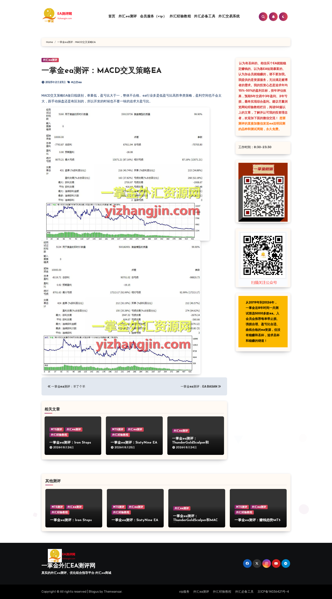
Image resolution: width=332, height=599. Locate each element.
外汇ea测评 (128, 16)
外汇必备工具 (204, 16)
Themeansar (113, 591)
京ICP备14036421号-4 (273, 591)
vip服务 (184, 591)
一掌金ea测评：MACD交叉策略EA (102, 71)
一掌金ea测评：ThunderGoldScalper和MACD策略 (190, 443)
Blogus (94, 591)
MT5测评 (56, 429)
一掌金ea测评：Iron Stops (70, 442)
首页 (111, 16)
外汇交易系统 (229, 16)
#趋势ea (76, 82)
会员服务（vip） (153, 16)
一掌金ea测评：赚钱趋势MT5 (257, 520)
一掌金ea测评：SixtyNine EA (134, 442)
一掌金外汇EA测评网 (68, 566)
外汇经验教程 (180, 16)
